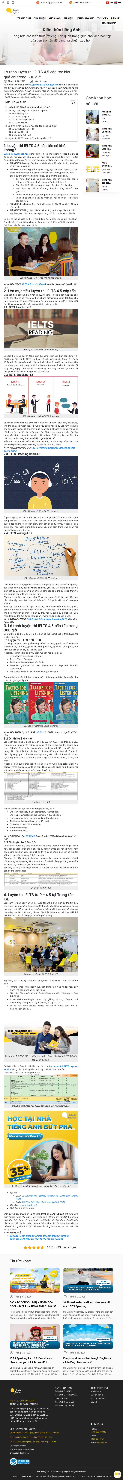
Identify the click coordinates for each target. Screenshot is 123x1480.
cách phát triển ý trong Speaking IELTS (47, 619)
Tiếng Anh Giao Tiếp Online (66, 1395)
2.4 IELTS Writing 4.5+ (19, 123)
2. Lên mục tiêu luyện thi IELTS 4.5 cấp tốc (26, 110)
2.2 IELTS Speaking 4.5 (19, 116)
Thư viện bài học (98, 1398)
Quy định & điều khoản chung (22, 1449)
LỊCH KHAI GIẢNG (85, 18)
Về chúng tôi (96, 1391)
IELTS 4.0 (30, 836)
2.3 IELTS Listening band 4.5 (21, 119)
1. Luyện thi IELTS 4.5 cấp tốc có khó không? (27, 107)
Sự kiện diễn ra (97, 1395)
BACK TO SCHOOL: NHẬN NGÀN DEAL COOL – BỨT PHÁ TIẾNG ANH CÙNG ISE (33, 1304)
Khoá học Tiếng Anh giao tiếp (107, 113)
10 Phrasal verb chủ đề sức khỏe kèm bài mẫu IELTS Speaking (86, 1304)
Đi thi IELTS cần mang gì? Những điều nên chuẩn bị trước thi (39, 1235)
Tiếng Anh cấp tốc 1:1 (107, 181)
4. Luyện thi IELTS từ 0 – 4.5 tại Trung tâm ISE (28, 138)
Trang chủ (24, 18)
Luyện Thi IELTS (61, 1398)
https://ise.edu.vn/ (28, 1205)
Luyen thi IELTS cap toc (16, 153)
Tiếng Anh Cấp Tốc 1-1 (64, 1405)
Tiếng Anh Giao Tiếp (63, 1391)
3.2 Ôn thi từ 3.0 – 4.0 (18, 132)
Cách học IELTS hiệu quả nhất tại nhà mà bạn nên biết (36, 1239)
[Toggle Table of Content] (71, 102)
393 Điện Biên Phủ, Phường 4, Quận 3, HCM (43, 1202)
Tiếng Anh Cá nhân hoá (107, 130)
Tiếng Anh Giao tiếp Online (107, 147)
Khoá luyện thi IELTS (106, 164)
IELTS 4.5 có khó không (33, 284)
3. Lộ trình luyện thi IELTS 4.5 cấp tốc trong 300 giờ (30, 126)
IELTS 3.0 (41, 732)
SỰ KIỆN (68, 18)
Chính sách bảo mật (18, 1446)
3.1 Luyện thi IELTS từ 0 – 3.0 (21, 129)
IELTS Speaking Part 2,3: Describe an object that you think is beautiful (31, 1360)
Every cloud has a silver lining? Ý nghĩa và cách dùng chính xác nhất (87, 1360)
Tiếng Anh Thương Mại (64, 1402)
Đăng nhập (109, 23)
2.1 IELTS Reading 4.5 (18, 113)
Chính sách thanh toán (19, 1453)
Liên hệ (94, 1402)
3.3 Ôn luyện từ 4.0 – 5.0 (20, 135)
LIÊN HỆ (115, 18)
